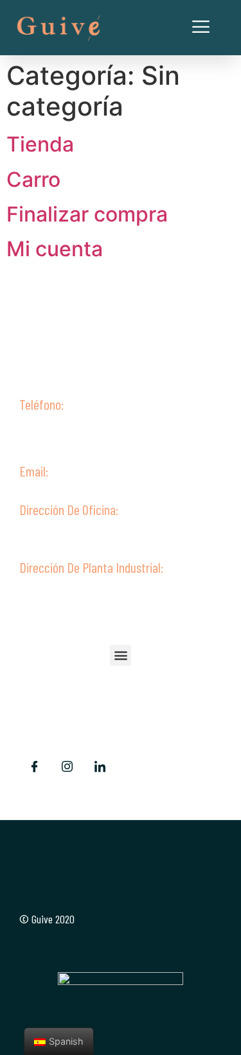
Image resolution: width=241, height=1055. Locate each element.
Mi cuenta (54, 248)
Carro (33, 179)
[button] (120, 655)
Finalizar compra (87, 214)
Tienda (40, 144)
